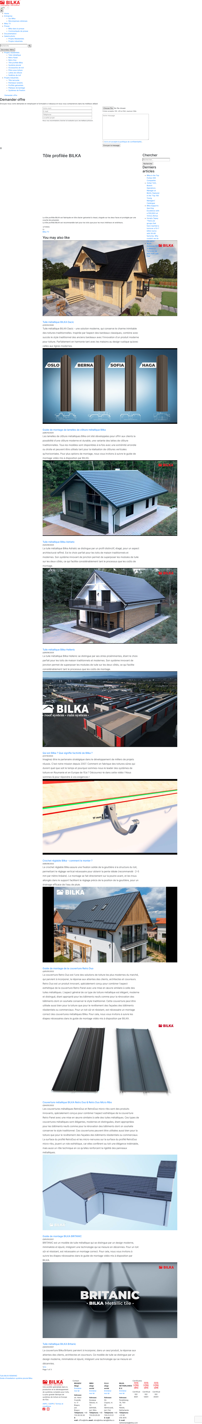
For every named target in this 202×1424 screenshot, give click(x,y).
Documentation (10, 34)
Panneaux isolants (15, 83)
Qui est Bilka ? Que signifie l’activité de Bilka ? (67, 752)
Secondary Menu (7, 50)
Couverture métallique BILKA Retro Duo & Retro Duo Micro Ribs (77, 1102)
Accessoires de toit (16, 68)
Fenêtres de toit (14, 75)
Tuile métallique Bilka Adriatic (59, 541)
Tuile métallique (14, 55)
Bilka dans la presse (16, 29)
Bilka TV (7, 23)
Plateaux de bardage (16, 88)
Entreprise (8, 16)
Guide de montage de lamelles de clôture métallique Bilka (74, 429)
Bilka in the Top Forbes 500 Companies (153, 177)
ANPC (45, 1404)
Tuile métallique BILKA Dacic (58, 322)
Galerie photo (9, 36)
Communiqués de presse (18, 31)
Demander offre (10, 95)
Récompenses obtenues (17, 21)
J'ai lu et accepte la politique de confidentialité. (123, 142)
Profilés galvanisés (15, 85)
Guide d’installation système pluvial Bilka (16, 1378)
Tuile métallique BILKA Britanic (59, 1343)
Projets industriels (15, 41)
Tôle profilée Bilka (15, 63)
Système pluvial (14, 65)
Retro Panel (13, 58)
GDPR (51, 1404)
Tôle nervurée (13, 80)
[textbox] (4, 7)
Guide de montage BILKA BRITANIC (62, 1236)
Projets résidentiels (11, 52)
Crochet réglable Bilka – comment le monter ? (67, 860)
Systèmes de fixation (16, 90)
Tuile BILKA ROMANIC (8, 1376)
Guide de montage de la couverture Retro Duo (68, 968)
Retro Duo (12, 60)
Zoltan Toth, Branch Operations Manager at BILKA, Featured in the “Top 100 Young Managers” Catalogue (153, 193)
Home (6, 13)
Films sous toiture (15, 70)
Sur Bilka (11, 18)
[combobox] (4, 7)
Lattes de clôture (15, 73)
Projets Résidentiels (16, 39)
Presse (6, 26)
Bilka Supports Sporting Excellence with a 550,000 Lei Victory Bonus (153, 211)
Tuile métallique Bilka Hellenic (59, 649)
